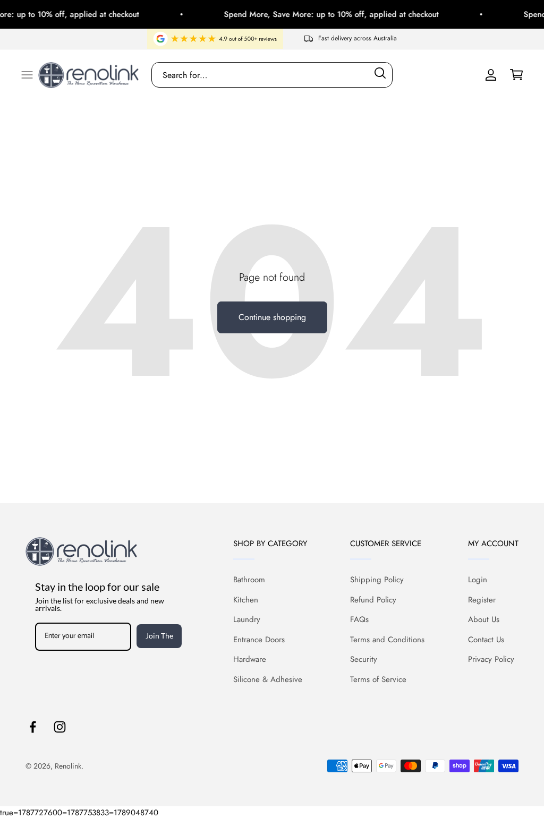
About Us (483, 619)
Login (477, 579)
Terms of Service (378, 679)
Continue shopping (272, 317)
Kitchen (245, 600)
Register (482, 600)
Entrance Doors (259, 639)
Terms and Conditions (387, 639)
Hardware (249, 659)
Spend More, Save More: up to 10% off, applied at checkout (324, 14)
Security (363, 659)
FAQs (359, 619)
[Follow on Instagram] (60, 727)
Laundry (246, 619)
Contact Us (486, 639)
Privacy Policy (491, 659)
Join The (159, 635)
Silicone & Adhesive (267, 679)
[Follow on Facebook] (33, 727)
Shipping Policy (377, 579)
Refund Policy (373, 600)
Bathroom (249, 579)
